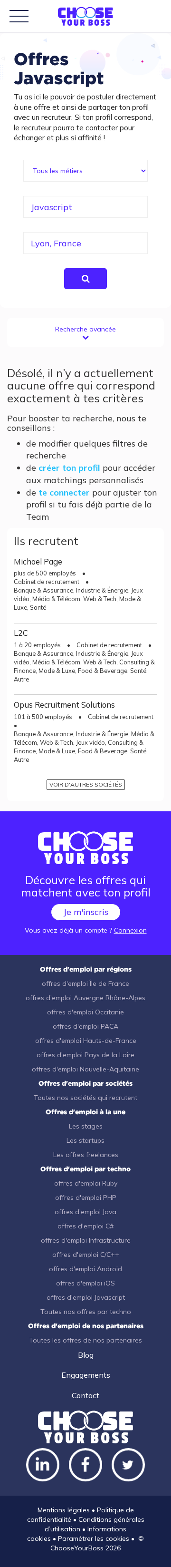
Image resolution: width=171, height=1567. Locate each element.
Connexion (130, 930)
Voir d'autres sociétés (85, 784)
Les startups (85, 1140)
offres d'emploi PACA (85, 1026)
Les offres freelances (85, 1154)
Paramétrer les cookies (93, 1538)
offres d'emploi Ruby (85, 1183)
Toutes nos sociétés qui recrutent (85, 1097)
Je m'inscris (85, 911)
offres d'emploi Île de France (85, 983)
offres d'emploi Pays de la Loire (85, 1055)
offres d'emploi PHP (85, 1197)
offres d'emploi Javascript (86, 1297)
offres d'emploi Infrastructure (86, 1240)
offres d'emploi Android (85, 1269)
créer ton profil (69, 467)
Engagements (85, 1375)
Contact (85, 1395)
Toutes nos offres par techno (85, 1311)
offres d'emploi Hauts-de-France (85, 1040)
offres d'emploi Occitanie (85, 1012)
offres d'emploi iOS (85, 1283)
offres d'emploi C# (85, 1226)
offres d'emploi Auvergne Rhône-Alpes (85, 997)
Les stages (86, 1126)
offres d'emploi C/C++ (85, 1254)
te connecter (64, 492)
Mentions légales (64, 1510)
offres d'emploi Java (85, 1211)
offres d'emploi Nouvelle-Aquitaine (85, 1069)
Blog (86, 1355)
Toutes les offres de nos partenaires (85, 1340)
